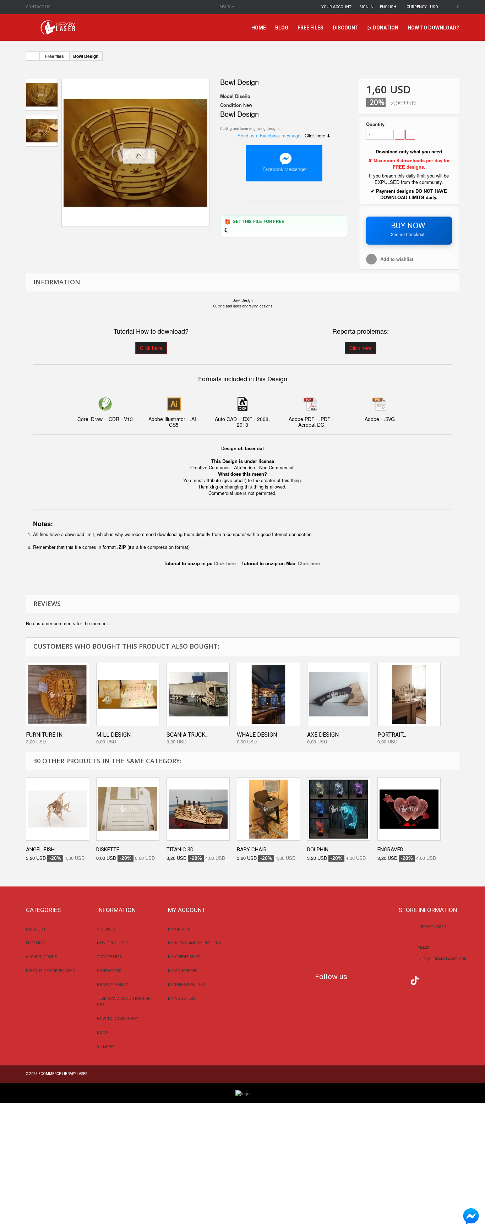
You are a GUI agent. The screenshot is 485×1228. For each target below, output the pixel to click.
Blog (281, 28)
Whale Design (257, 734)
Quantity (375, 124)
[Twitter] (372, 979)
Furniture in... (46, 734)
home (258, 28)
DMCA (102, 1032)
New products (112, 943)
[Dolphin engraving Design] (338, 809)
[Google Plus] (414, 980)
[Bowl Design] (135, 153)
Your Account (336, 7)
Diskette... (109, 849)
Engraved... (391, 849)
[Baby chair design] (268, 809)
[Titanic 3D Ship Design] (198, 809)
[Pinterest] (429, 979)
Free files (310, 28)
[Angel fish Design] (57, 809)
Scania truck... (187, 734)
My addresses (182, 970)
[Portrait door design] (409, 694)
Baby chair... (253, 849)
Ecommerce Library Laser (62, 1074)
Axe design (323, 734)
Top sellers (109, 957)
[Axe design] (338, 694)
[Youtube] (401, 979)
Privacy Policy (112, 984)
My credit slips (184, 957)
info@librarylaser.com (443, 959)
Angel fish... (42, 849)
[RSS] (386, 979)
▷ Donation (383, 28)
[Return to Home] (33, 56)
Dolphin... (319, 849)
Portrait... (391, 734)
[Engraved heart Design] (409, 809)
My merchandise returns (194, 943)
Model (227, 96)
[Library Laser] (58, 27)
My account (186, 909)
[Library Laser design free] (242, 1092)
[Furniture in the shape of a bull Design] (57, 694)
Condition (231, 105)
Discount (346, 28)
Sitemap (105, 1046)
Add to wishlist (396, 259)
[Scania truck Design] (198, 694)
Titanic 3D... (181, 849)
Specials (106, 929)
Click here (151, 347)
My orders (179, 929)
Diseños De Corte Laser (50, 970)
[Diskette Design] (127, 809)
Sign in (366, 7)
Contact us (38, 7)
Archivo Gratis (41, 957)
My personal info (186, 984)
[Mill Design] (127, 694)
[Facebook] (358, 979)
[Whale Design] (268, 694)
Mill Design (113, 734)
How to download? (433, 28)
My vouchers (182, 998)
